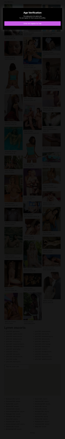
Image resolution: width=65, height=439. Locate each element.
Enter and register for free (32, 23)
